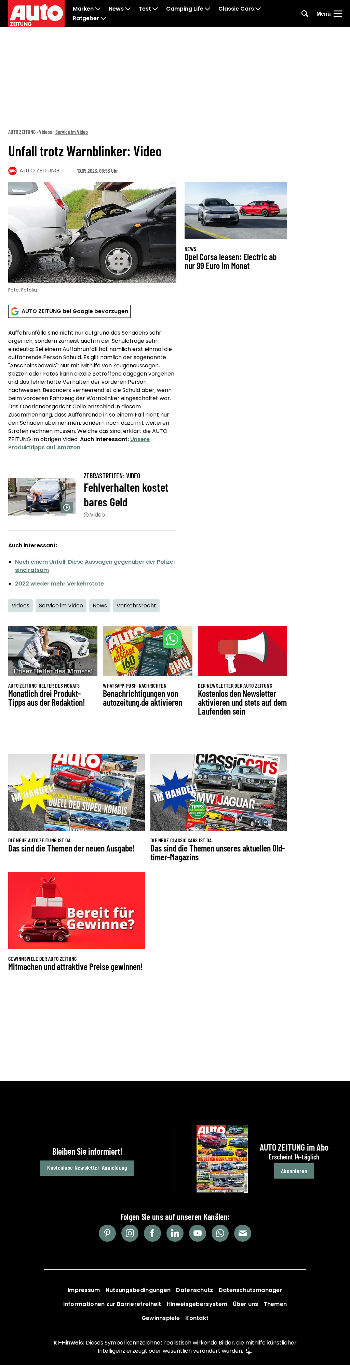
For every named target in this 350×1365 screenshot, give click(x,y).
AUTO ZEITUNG (22, 131)
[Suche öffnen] (304, 13)
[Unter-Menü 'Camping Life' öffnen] (207, 9)
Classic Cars (236, 9)
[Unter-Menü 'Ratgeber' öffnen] (103, 18)
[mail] (242, 1233)
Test (145, 9)
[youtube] (197, 1233)
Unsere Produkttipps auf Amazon (79, 443)
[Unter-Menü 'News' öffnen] (128, 9)
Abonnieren (294, 1170)
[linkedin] (175, 1233)
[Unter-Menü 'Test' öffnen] (155, 9)
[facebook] (152, 1233)
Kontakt (196, 1318)
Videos (45, 131)
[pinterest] (107, 1233)
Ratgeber (86, 18)
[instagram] (129, 1233)
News (116, 9)
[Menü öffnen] (338, 14)
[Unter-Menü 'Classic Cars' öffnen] (258, 9)
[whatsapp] (220, 1233)
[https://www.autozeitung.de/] (36, 13)
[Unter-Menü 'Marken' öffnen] (97, 9)
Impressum (84, 1290)
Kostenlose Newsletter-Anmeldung (87, 1167)
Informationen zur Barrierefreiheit (112, 1304)
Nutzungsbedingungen (138, 1290)
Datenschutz (194, 1290)
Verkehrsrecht (136, 605)
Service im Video (71, 131)
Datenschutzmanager (250, 1290)
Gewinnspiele (161, 1318)
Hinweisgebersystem (197, 1304)
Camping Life (184, 9)
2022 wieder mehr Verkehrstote (59, 584)
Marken (83, 9)
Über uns (245, 1304)
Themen (275, 1304)
